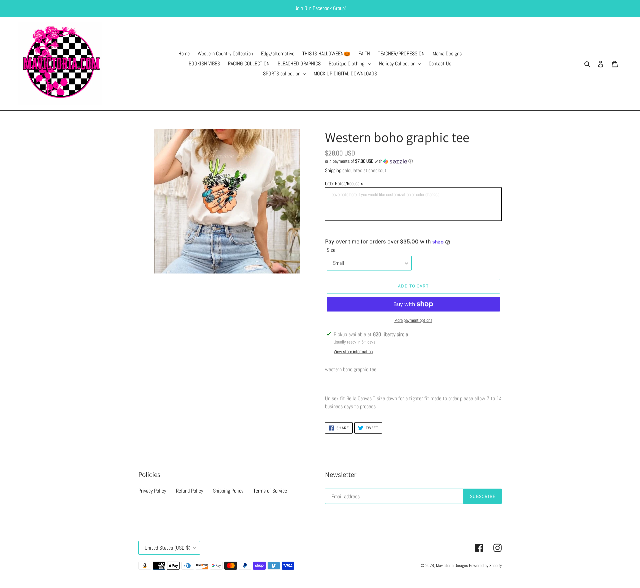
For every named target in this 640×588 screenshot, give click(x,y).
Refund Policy (189, 490)
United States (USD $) (167, 547)
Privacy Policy (152, 490)
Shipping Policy (228, 490)
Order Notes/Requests (344, 183)
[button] (369, 161)
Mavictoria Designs (452, 565)
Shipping (333, 170)
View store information (353, 352)
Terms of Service (270, 490)
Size (331, 249)
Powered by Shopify (485, 565)
